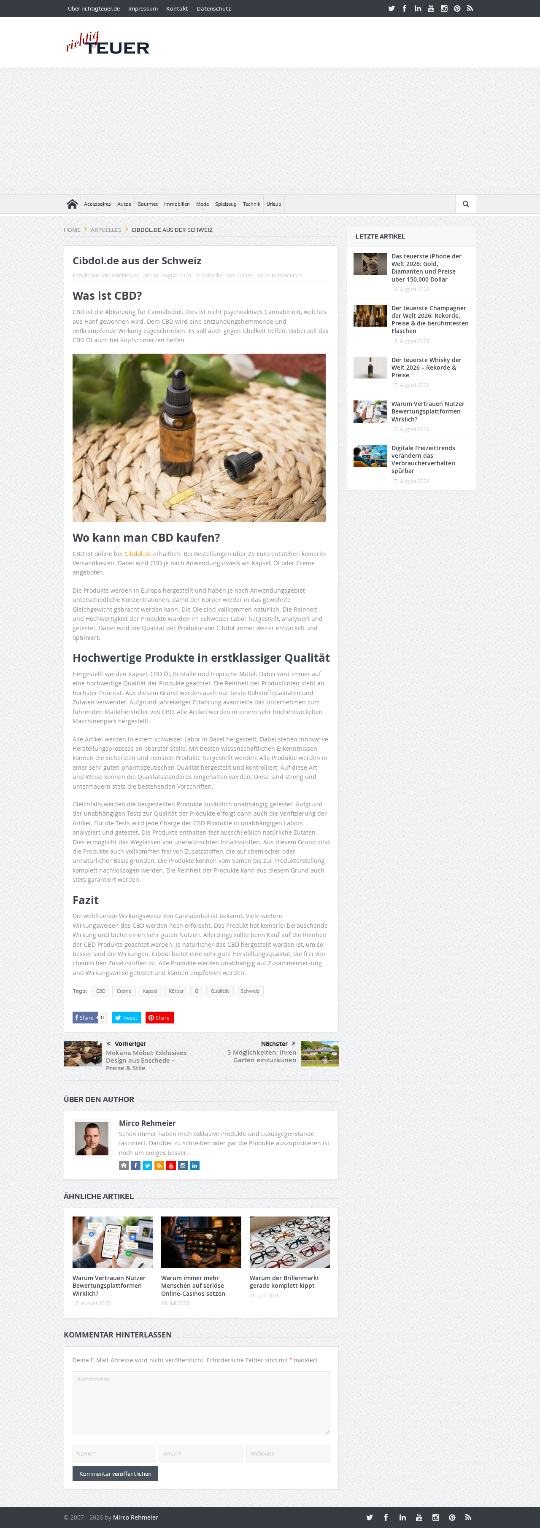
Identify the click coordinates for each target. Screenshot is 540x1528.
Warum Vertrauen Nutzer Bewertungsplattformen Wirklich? (109, 1285)
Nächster (274, 1043)
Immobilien (177, 204)
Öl (197, 991)
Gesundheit (239, 275)
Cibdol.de (137, 554)
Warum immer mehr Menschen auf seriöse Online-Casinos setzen (193, 1285)
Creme (124, 991)
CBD (100, 991)
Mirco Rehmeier (120, 275)
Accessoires (97, 204)
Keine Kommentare (279, 275)
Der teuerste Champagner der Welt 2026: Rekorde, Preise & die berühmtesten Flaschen (430, 319)
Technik (251, 204)
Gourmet (148, 204)
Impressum (143, 8)
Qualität (220, 991)
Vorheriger (130, 1043)
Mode (202, 204)
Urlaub (274, 204)
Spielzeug (226, 204)
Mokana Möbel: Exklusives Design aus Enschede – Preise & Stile (146, 1060)
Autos (124, 204)
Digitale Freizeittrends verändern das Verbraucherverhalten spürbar (423, 459)
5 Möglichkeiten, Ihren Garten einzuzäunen (262, 1056)
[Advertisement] (270, 131)
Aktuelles (213, 275)
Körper (176, 991)
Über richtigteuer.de (94, 8)
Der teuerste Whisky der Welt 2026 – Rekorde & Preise (427, 367)
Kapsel (150, 991)
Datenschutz (214, 8)
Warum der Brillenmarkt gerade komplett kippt (284, 1281)
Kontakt (177, 8)
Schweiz (249, 991)
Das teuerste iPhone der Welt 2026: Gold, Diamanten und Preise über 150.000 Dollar (427, 267)
